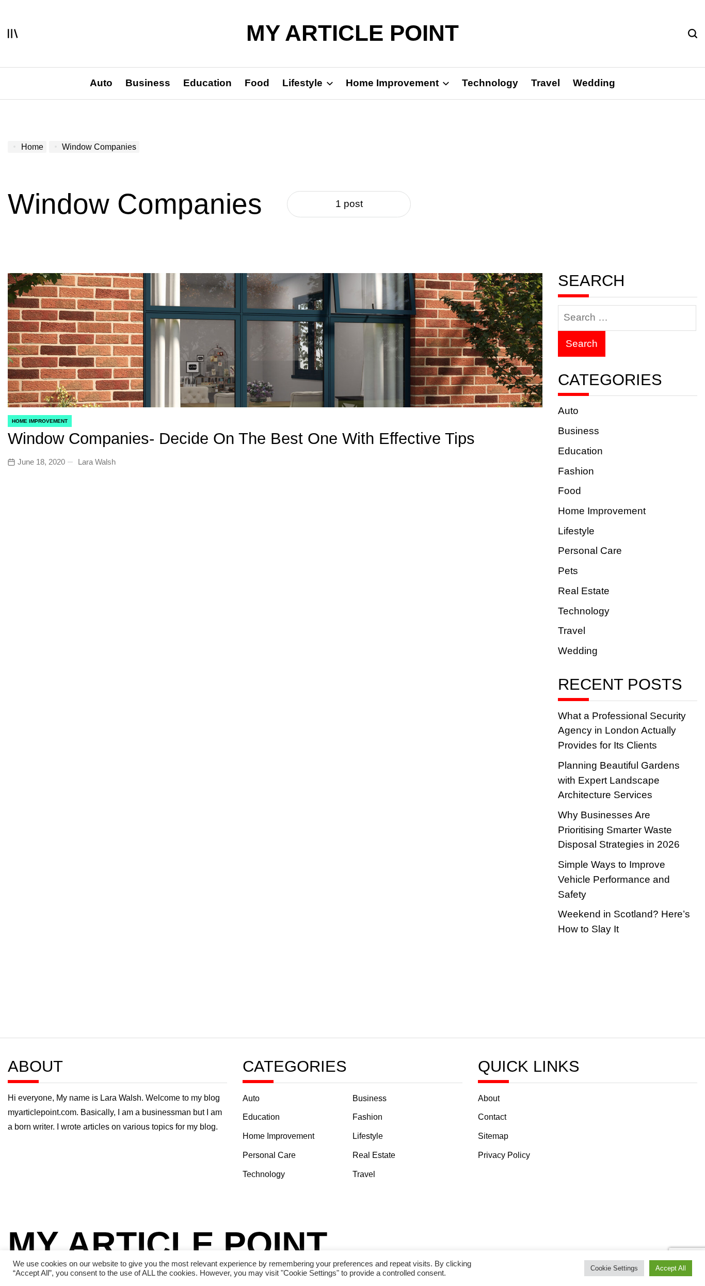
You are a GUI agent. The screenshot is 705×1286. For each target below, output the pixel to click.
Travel (545, 82)
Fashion (576, 471)
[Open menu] (13, 33)
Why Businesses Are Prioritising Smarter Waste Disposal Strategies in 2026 (619, 829)
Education (207, 82)
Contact (492, 1117)
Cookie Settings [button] (614, 1268)
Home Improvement (392, 82)
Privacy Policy (504, 1155)
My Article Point (352, 33)
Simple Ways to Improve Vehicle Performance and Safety (614, 879)
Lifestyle (302, 82)
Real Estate (584, 590)
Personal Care (590, 550)
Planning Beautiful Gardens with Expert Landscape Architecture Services (619, 780)
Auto (101, 82)
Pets (568, 570)
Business (147, 82)
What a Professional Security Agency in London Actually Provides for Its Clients (622, 730)
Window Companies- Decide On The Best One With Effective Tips (241, 439)
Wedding (594, 82)
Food (257, 82)
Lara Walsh (97, 461)
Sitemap (493, 1136)
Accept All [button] (670, 1268)
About (489, 1098)
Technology (490, 82)
